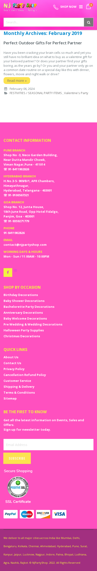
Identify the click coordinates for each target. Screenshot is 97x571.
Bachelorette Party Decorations (29, 306)
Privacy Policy (14, 369)
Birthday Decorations (21, 295)
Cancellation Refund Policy (25, 375)
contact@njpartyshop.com (25, 244)
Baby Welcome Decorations (25, 318)
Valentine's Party (76, 93)
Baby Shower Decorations (24, 301)
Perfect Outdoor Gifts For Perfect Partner (43, 43)
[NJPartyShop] (8, 272)
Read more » (17, 80)
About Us (11, 357)
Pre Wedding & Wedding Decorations (33, 324)
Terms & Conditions (19, 392)
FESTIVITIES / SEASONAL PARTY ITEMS (36, 93)
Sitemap (10, 398)
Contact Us (12, 363)
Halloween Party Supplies (24, 330)
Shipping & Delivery (19, 386)
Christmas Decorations (22, 336)
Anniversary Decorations (23, 312)
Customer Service (17, 381)
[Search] (88, 22)
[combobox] (48, 22)
